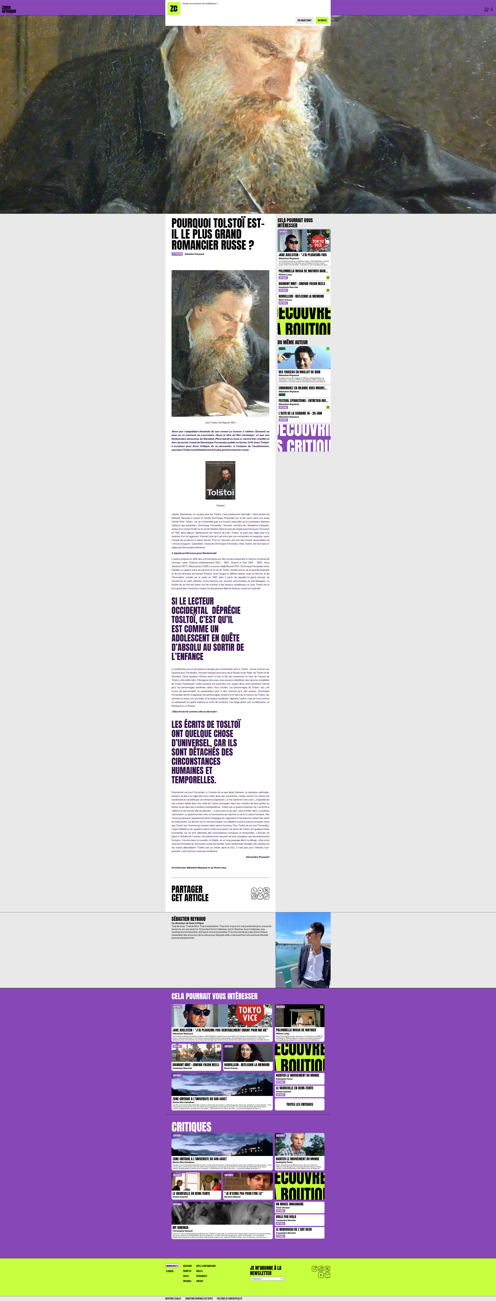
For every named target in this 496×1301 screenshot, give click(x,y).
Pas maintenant (305, 20)
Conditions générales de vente (199, 1298)
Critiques (187, 1281)
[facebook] (321, 1268)
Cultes (186, 1276)
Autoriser (322, 20)
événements (201, 1276)
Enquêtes (187, 1271)
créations (187, 1266)
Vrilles (199, 1271)
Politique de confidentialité (229, 1298)
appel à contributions (206, 1266)
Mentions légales (173, 1298)
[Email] (327, 1275)
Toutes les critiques (299, 1104)
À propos (170, 1271)
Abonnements (172, 1266)
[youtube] (321, 1275)
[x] (327, 1268)
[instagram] (314, 1268)
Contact (199, 1281)
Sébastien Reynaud (194, 254)
